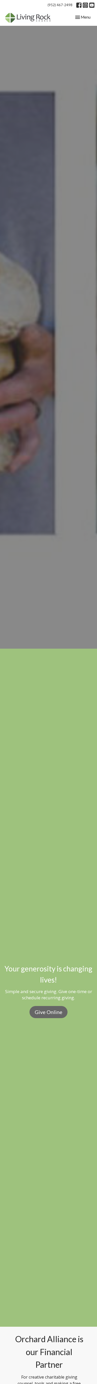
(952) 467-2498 (60, 5)
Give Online (48, 1012)
